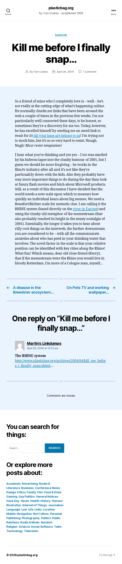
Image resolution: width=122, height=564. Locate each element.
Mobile (10, 513)
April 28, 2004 (65, 71)
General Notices (47, 496)
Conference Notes (47, 488)
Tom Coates (40, 71)
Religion (11, 526)
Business (27, 488)
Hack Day (12, 501)
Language (13, 509)
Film (40, 492)
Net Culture (41, 513)
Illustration (13, 505)
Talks (57, 526)
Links (38, 509)
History (46, 501)
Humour (57, 501)
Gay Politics (26, 496)
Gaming (11, 496)
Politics (46, 518)
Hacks (25, 501)
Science (24, 526)
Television (31, 531)
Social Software (42, 526)
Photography (31, 518)
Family (31, 492)
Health (34, 501)
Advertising (30, 483)
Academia (13, 483)
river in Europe (85, 209)
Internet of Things (34, 505)
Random (61, 35)
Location (49, 509)
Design (11, 492)
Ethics (21, 492)
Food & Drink (52, 492)
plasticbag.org (61, 8)
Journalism (55, 505)
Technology (14, 531)
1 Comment (90, 71)
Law (24, 509)
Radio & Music (30, 522)
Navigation (24, 513)
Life (30, 509)
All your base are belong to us (57, 136)
